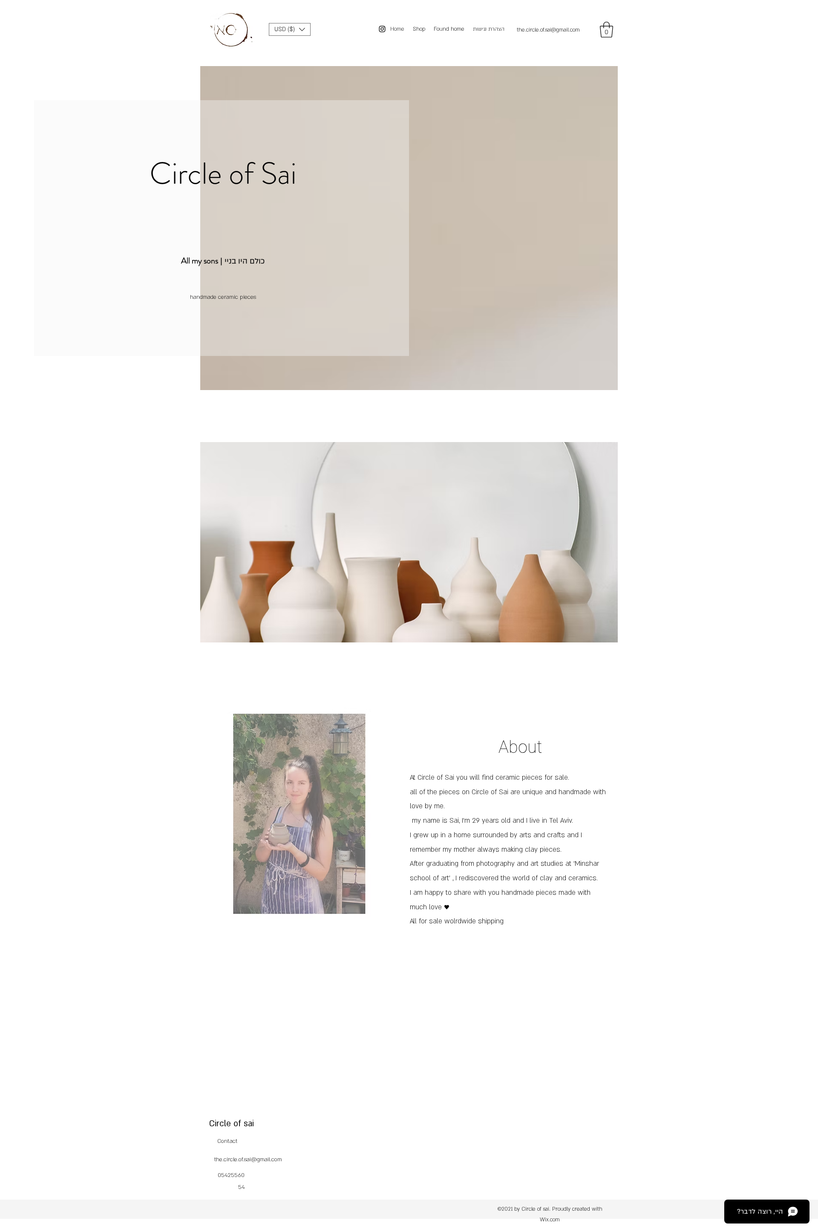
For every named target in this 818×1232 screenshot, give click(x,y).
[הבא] (604, 557)
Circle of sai (231, 1123)
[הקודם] (214, 557)
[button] (290, 29)
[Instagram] (382, 29)
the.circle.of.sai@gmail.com (548, 29)
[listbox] (290, 29)
